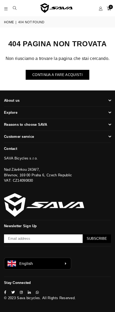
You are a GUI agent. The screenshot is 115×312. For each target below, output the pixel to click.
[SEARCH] (14, 8)
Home (9, 22)
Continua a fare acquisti (57, 75)
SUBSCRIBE (97, 239)
